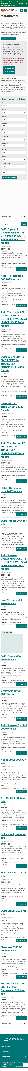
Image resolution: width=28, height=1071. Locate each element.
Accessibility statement (18, 1066)
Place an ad (9, 68)
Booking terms (17, 1068)
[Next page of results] (24, 216)
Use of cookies (4, 1066)
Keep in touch (5, 1056)
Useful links (5, 1051)
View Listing (21, 269)
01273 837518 (7, 64)
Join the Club (5, 1046)
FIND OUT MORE (9, 5)
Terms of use (4, 1068)
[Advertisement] (14, 197)
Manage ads (9, 72)
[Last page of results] (20, 219)
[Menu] (25, 10)
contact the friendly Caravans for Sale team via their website (13, 60)
